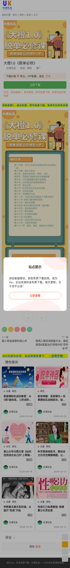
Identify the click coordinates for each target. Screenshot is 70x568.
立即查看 (35, 295)
